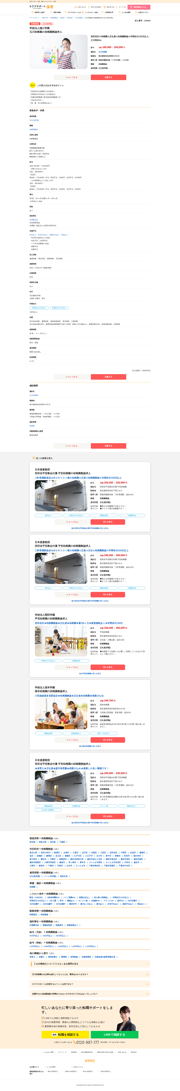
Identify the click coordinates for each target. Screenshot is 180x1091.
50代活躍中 (61, 904)
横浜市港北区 (111, 859)
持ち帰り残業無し (101, 897)
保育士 (32, 957)
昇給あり (64, 235)
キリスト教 (83, 901)
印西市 (60, 866)
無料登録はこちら (140, 7)
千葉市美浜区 (94, 866)
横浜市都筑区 (35, 862)
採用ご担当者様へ (96, 7)
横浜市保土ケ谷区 (94, 859)
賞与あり (33, 235)
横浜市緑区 (138, 859)
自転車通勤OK (53, 897)
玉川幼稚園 (103, 52)
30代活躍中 (34, 904)
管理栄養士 (53, 957)
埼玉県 (53, 842)
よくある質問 (126, 12)
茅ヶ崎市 (72, 862)
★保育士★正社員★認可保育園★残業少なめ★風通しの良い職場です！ (72, 768)
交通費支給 (34, 220)
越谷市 (136, 862)
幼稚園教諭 (34, 129)
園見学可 (73, 904)
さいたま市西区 (95, 862)
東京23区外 (46, 853)
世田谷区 (113, 853)
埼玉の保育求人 (88, 1071)
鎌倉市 (62, 862)
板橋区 (40, 856)
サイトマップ (62, 1052)
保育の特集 (57, 12)
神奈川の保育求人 (71, 1071)
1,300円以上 (63, 946)
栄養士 (41, 957)
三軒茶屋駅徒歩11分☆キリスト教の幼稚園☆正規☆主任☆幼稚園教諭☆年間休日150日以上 (82, 550)
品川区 (85, 853)
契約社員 (64, 876)
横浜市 (43, 859)
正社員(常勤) (34, 120)
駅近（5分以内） (37, 897)
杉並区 (133, 853)
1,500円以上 (35, 946)
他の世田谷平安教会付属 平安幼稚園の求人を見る (90, 528)
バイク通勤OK (69, 897)
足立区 (58, 856)
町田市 (127, 856)
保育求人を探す (40, 12)
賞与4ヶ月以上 (86, 904)
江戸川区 (78, 856)
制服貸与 (59, 925)
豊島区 (142, 853)
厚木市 (82, 862)
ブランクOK (108, 901)
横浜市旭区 (125, 859)
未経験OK (95, 901)
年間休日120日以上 (38, 901)
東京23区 (33, 853)
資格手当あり (55, 235)
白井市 (69, 866)
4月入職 (52, 901)
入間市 (32, 866)
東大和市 (33, 859)
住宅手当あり (43, 235)
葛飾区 (67, 856)
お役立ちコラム (143, 12)
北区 (31, 856)
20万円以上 (61, 936)
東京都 (32, 842)
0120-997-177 (87, 1042)
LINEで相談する (114, 1034)
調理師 (64, 957)
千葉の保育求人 (105, 1071)
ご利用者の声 (108, 12)
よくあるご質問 (48, 1052)
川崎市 (53, 859)
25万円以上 (47, 936)
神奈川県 (42, 842)
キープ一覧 (122, 7)
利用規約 (74, 1052)
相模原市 (63, 859)
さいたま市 (80, 866)
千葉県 (62, 842)
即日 (62, 901)
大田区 (103, 853)
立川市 (99, 856)
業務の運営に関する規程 (105, 1052)
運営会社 (134, 1052)
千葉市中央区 (124, 866)
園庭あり (71, 901)
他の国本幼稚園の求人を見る (90, 746)
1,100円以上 (90, 946)
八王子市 (89, 856)
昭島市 (118, 856)
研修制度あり (72, 925)
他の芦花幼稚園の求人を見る (90, 673)
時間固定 (33, 915)
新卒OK (120, 901)
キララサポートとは (74, 12)
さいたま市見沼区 (113, 862)
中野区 (124, 853)
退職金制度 (47, 925)
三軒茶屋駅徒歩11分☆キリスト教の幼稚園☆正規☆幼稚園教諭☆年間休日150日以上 (78, 477)
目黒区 (94, 853)
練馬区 (49, 856)
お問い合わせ (82, 7)
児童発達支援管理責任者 (105, 957)
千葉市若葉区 (109, 866)
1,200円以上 (76, 946)
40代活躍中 (47, 904)
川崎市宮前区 (50, 862)
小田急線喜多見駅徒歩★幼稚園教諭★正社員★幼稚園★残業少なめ (69, 695)
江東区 (75, 853)
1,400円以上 (49, 946)
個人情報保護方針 (87, 1052)
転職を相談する (66, 1034)
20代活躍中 (132, 901)
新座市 (41, 866)
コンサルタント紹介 (91, 12)
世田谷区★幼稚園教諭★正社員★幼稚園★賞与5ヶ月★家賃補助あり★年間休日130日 (79, 623)
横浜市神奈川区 (77, 859)
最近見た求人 (111, 7)
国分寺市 (137, 856)
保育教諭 (74, 957)
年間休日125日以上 (121, 897)
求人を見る (107, 522)
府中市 (108, 856)
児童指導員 (86, 957)
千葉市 (51, 866)
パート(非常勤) (50, 876)
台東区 (66, 853)
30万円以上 (34, 936)
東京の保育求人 (53, 1071)
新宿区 (57, 853)
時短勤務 (44, 915)
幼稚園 (32, 426)
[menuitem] (38, 13)
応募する (108, 77)
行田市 (127, 862)
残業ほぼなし (84, 897)
